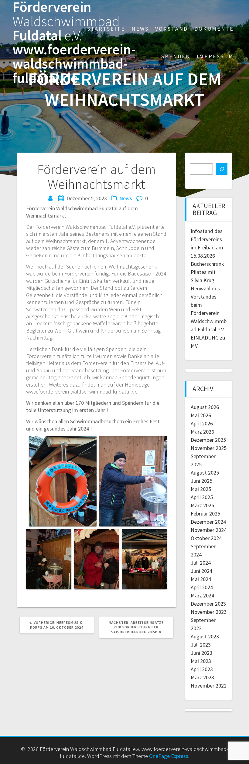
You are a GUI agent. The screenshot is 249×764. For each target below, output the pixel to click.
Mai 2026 (201, 415)
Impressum (215, 56)
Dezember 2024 (208, 521)
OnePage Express (168, 755)
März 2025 (202, 505)
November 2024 (209, 529)
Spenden (175, 56)
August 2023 (205, 636)
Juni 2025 (201, 480)
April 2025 (202, 497)
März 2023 (202, 677)
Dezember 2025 (208, 439)
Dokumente (214, 28)
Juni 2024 (201, 570)
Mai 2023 (201, 661)
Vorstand (171, 28)
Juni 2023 (201, 652)
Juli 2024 (201, 562)
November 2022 (209, 685)
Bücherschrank (207, 263)
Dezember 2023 (208, 603)
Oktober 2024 (206, 538)
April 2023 (202, 669)
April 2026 (202, 423)
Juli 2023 (201, 644)
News (140, 28)
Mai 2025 (201, 488)
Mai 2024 (201, 579)
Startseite (106, 28)
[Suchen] (221, 169)
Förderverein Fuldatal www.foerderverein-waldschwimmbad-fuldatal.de (74, 42)
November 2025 (209, 448)
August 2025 (205, 472)
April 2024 (202, 587)
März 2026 (202, 431)
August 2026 (205, 407)
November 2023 (209, 611)
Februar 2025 (205, 513)
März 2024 (202, 595)
